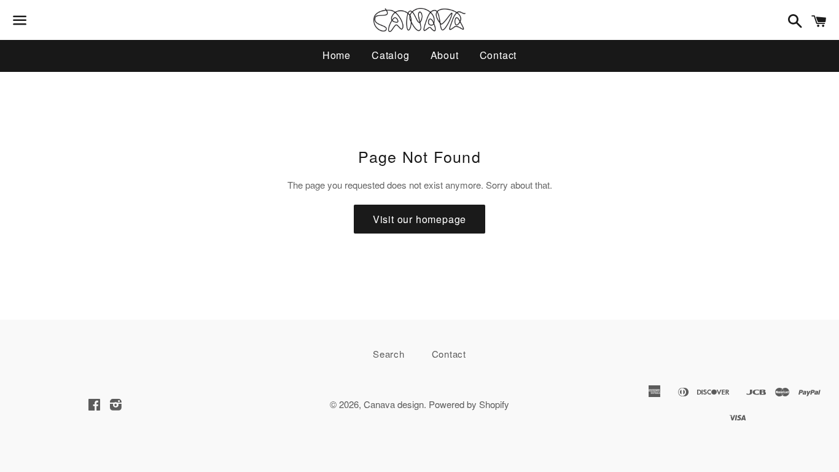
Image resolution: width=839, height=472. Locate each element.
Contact (498, 55)
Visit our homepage (419, 219)
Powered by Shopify (469, 404)
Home (336, 55)
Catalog (391, 55)
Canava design (394, 404)
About (445, 55)
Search (389, 353)
